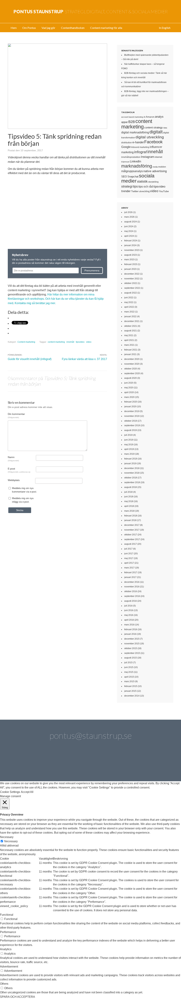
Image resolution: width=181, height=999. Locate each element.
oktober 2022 (130, 283)
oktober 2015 (130, 648)
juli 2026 (128, 212)
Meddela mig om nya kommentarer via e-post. (24, 490)
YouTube (164, 191)
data (165, 128)
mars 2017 (129, 567)
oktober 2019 (130, 421)
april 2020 (129, 392)
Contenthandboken (72, 27)
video (88, 342)
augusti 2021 (130, 330)
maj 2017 (128, 558)
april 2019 (129, 449)
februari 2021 (130, 350)
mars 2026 (129, 217)
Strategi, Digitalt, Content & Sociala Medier (90, 11)
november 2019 (131, 416)
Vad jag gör (48, 27)
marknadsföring (136, 165)
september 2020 (132, 373)
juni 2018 (128, 496)
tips (135, 186)
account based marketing (132, 117)
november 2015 (131, 643)
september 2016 (132, 596)
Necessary (11, 841)
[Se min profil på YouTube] (80, 761)
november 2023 (131, 250)
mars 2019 (129, 454)
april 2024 (129, 236)
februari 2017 (130, 572)
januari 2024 (130, 245)
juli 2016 (128, 605)
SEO (124, 176)
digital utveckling (150, 137)
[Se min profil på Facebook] (60, 761)
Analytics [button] (5, 949)
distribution (126, 142)
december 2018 (131, 468)
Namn (13, 458)
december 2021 (131, 321)
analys (159, 116)
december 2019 (131, 411)
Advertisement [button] (9, 966)
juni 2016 (128, 610)
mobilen (162, 167)
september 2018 (132, 482)
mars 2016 (129, 624)
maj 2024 (128, 231)
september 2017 (132, 539)
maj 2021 (128, 335)
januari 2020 (130, 406)
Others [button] (4, 983)
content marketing (56, 342)
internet (158, 157)
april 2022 (129, 307)
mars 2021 (129, 345)
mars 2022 (129, 311)
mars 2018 (129, 511)
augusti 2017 (130, 544)
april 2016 (129, 620)
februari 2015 (130, 686)
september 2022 (132, 288)
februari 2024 (130, 240)
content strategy (153, 127)
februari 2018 (130, 515)
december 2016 (131, 582)
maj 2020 (128, 387)
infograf (140, 152)
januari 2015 (130, 691)
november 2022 (131, 278)
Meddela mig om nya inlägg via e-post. (22, 500)
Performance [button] (8, 932)
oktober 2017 (130, 534)
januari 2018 (130, 520)
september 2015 (132, 653)
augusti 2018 (130, 487)
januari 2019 (130, 463)
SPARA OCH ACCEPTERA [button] (17, 996)
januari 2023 (130, 269)
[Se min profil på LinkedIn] (40, 761)
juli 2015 (128, 662)
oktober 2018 (130, 477)
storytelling (153, 182)
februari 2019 (130, 458)
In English (164, 27)
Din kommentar (16, 415)
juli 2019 (128, 435)
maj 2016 (128, 615)
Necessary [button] (6, 837)
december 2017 (131, 525)
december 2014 (131, 696)
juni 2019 (128, 440)
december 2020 (131, 359)
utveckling (144, 191)
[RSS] (161, 761)
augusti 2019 (130, 430)
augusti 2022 (130, 293)
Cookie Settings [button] (10, 791)
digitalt (156, 131)
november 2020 (131, 364)
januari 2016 (130, 634)
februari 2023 (130, 264)
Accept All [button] (27, 791)
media (155, 167)
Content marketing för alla (106, 27)
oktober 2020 (130, 368)
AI (144, 117)
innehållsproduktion (130, 157)
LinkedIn (135, 161)
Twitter (135, 191)
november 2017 (131, 530)
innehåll (70, 342)
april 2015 (129, 677)
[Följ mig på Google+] (100, 761)
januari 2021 (130, 354)
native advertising (155, 171)
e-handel (138, 142)
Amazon (150, 117)
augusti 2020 (130, 378)
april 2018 (129, 506)
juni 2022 (128, 297)
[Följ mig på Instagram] (120, 761)
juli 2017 (128, 549)
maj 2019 (128, 444)
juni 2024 (128, 226)
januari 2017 (130, 577)
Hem (14, 27)
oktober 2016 (130, 591)
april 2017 (129, 563)
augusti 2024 (130, 221)
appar (124, 122)
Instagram (147, 157)
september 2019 (132, 425)
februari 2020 (130, 402)
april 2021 (129, 340)
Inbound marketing (140, 147)
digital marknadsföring (135, 132)
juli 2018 (128, 492)
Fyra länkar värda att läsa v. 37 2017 (84, 359)
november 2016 (131, 586)
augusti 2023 (130, 255)
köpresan (125, 162)
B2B (131, 122)
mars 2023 (129, 259)
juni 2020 (128, 383)
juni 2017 (128, 553)
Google (126, 147)
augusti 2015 (130, 658)
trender (126, 191)
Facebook (153, 142)
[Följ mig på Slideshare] (140, 761)
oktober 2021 (130, 326)
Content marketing (26, 342)
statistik (142, 181)
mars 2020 (129, 397)
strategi (126, 186)
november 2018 (131, 473)
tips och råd (145, 186)
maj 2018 (128, 501)
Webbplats (14, 480)
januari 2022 (130, 316)
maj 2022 (128, 302)
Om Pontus (29, 27)
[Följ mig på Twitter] (20, 761)
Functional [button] (6, 914)
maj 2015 (128, 672)
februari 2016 (130, 629)
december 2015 (131, 639)
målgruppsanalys (132, 171)
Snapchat (132, 176)
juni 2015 (128, 667)
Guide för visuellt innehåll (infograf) (29, 359)
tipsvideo (80, 342)
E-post (19, 470)
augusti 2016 (130, 601)
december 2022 (131, 274)
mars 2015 (129, 681)
